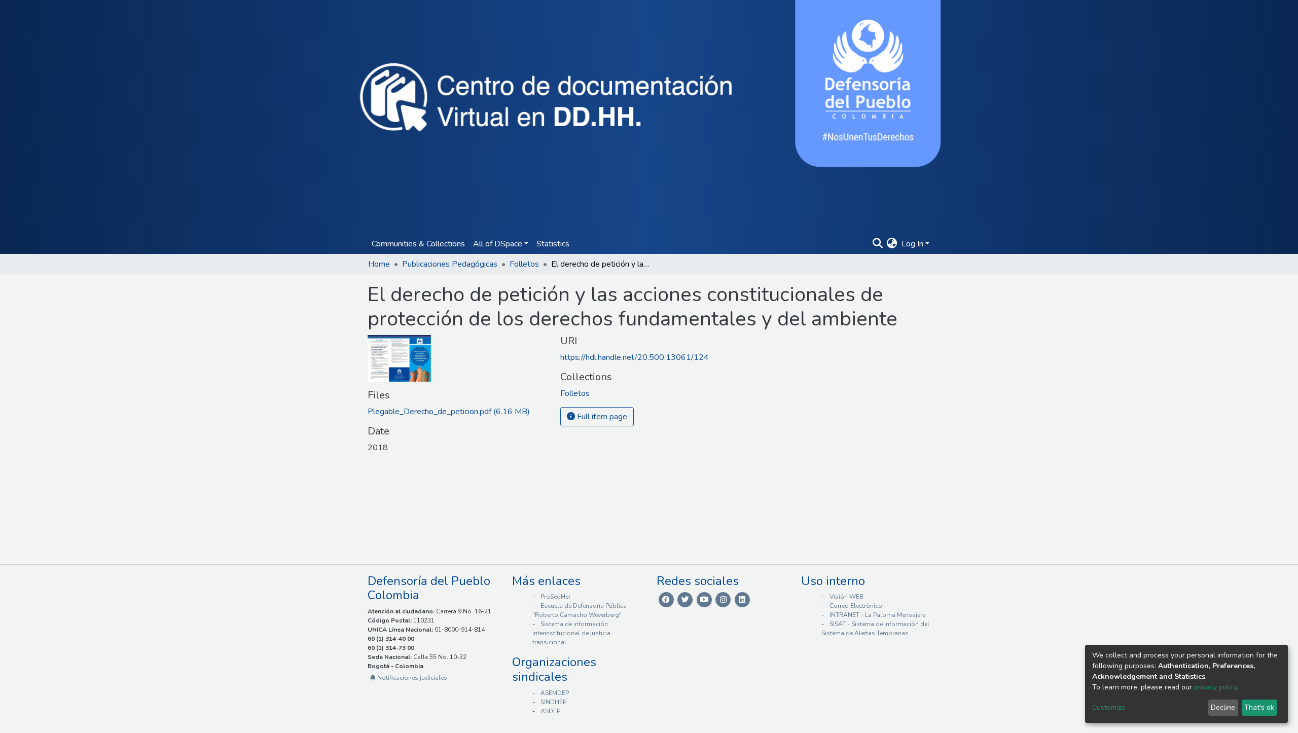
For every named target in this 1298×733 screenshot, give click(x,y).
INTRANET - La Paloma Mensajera (878, 615)
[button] (892, 244)
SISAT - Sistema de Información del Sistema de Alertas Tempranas (875, 628)
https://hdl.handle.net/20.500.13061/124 (634, 357)
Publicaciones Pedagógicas (449, 264)
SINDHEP (553, 702)
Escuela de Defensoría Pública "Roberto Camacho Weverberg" (579, 610)
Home (379, 264)
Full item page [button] (601, 416)
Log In (912, 243)
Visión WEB (846, 597)
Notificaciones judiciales (411, 678)
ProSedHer (555, 597)
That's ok (1259, 707)
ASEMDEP (554, 693)
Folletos (524, 264)
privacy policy (1215, 687)
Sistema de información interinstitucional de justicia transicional (571, 633)
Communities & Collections (418, 243)
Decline (1223, 707)
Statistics (552, 243)
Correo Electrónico (856, 606)
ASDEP (550, 711)
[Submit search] (877, 244)
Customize (1108, 707)
